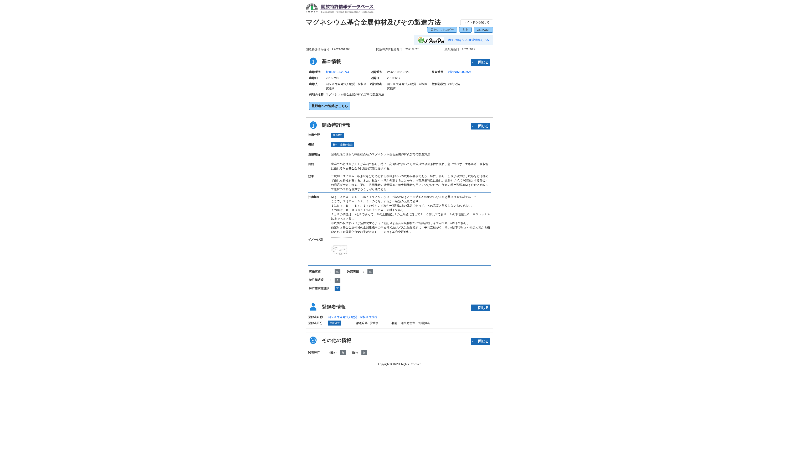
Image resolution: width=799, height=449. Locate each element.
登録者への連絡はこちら (329, 106)
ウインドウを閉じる (477, 22)
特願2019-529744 (337, 72)
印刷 (465, 29)
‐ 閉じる (480, 62)
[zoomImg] (341, 250)
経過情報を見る (479, 40)
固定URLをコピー (442, 29)
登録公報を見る (457, 40)
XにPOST (483, 29)
